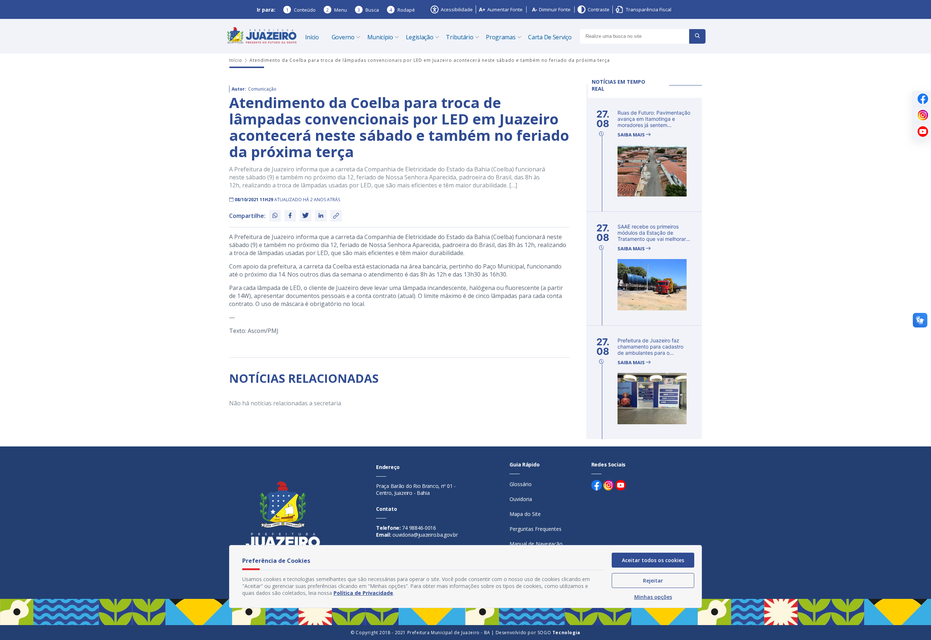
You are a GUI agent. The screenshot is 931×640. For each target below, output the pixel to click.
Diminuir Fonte (555, 9)
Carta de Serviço (549, 37)
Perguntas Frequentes (536, 528)
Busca (368, 10)
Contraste (599, 9)
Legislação (419, 37)
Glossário (521, 484)
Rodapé (402, 10)
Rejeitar (653, 580)
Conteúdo (301, 10)
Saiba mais (632, 135)
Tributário (459, 37)
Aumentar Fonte (505, 9)
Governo (343, 37)
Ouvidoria (521, 499)
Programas (500, 37)
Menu (336, 10)
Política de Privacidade (363, 592)
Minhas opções (653, 596)
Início (312, 37)
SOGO (559, 632)
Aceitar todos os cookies (653, 560)
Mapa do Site (525, 513)
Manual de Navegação (536, 543)
